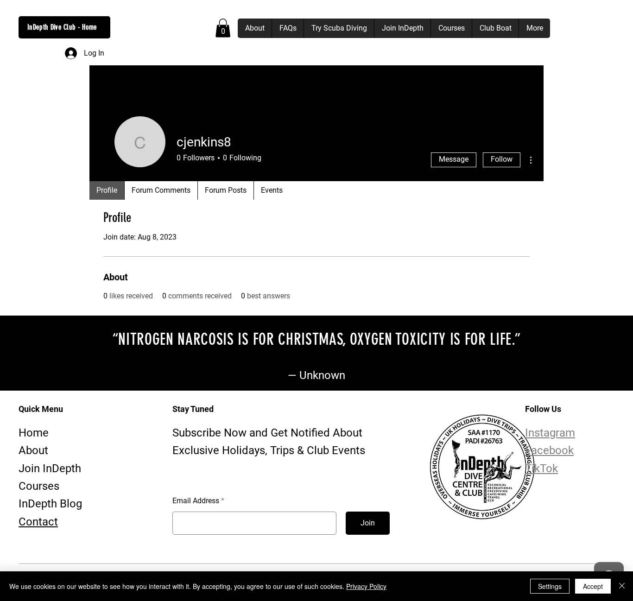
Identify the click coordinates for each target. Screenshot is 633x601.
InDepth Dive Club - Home (62, 27)
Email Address (195, 501)
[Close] (621, 586)
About (33, 450)
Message (453, 159)
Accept (593, 586)
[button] (223, 28)
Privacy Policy (366, 586)
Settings (550, 586)
